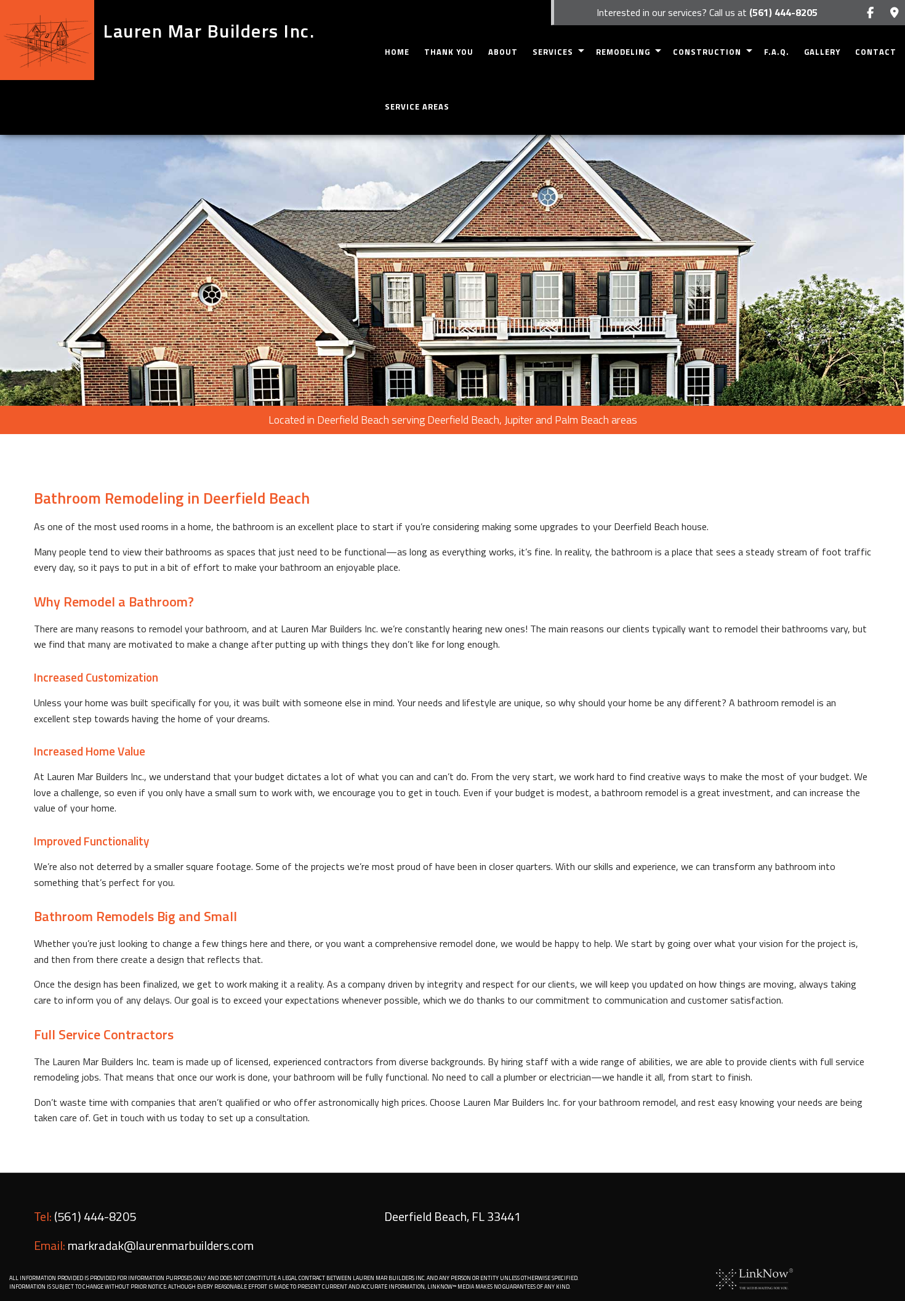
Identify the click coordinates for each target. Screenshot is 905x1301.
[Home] (47, 40)
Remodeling (623, 52)
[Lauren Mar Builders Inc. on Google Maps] (894, 13)
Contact (875, 52)
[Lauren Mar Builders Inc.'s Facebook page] (870, 13)
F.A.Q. (776, 52)
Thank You (448, 52)
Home (397, 52)
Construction (707, 52)
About (503, 52)
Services (553, 52)
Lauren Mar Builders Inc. (209, 31)
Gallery (822, 52)
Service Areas (417, 106)
